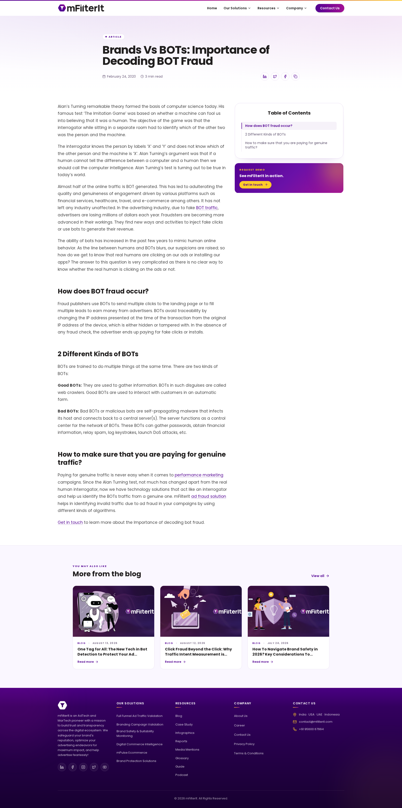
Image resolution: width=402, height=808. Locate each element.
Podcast (181, 775)
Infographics (184, 733)
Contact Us (330, 8)
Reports (181, 741)
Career (239, 725)
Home (212, 8)
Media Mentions (187, 749)
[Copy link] (295, 76)
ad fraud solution (208, 496)
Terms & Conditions (249, 753)
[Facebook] (72, 767)
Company (294, 8)
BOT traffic (207, 208)
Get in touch (70, 522)
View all (317, 576)
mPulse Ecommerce (132, 752)
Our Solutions (235, 8)
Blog (178, 716)
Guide (179, 766)
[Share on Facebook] (285, 76)
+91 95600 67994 (311, 729)
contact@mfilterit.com (315, 721)
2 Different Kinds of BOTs (265, 134)
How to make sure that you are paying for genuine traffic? (286, 145)
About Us (241, 716)
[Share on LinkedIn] (265, 76)
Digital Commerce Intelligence (140, 744)
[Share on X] (275, 76)
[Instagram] (83, 767)
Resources (266, 8)
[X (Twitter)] (94, 767)
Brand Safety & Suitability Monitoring (135, 733)
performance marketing (199, 475)
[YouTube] (104, 767)
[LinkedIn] (62, 767)
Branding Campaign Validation (140, 724)
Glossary (182, 758)
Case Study (184, 724)
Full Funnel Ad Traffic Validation (140, 716)
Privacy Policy (244, 744)
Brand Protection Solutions (136, 761)
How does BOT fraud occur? (268, 125)
